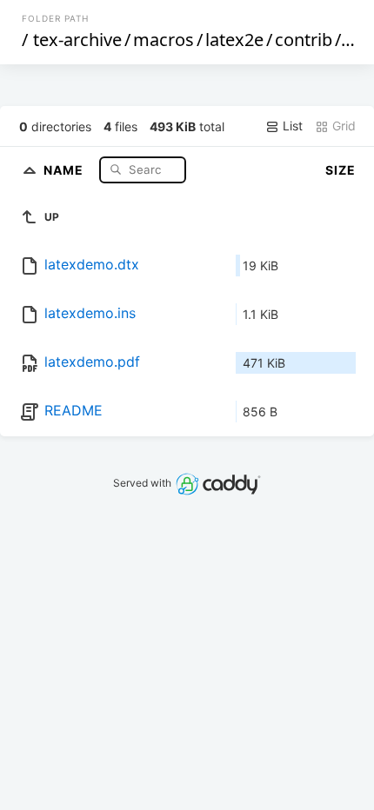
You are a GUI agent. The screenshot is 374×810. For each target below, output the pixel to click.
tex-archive (77, 39)
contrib (303, 39)
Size (340, 170)
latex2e (234, 39)
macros (163, 39)
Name (65, 169)
